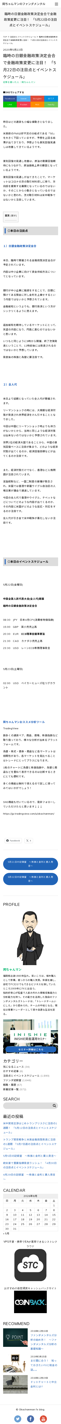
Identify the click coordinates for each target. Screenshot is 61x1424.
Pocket (23, 104)
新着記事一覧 (11, 1089)
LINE (10, 104)
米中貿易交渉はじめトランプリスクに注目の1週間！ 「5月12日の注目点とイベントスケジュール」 (30, 1128)
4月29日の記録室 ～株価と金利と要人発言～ (29, 1177)
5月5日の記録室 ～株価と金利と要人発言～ (29, 1155)
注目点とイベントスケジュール (21, 1075)
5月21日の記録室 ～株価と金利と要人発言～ (30, 864)
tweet (24, 98)
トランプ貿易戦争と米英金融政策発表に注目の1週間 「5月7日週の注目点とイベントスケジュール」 (30, 1144)
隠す (13, 215)
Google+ (37, 98)
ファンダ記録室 (12, 1080)
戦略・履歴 (9, 1084)
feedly (51, 104)
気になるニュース (13, 1066)
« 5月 (6, 1233)
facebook (10, 98)
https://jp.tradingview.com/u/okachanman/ (28, 813)
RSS (37, 104)
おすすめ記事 (11, 1071)
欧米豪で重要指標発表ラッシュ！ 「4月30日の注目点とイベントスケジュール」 (30, 1165)
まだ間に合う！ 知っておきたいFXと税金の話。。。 (43, 1365)
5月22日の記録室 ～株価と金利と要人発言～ (30, 879)
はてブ (51, 98)
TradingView (11, 728)
